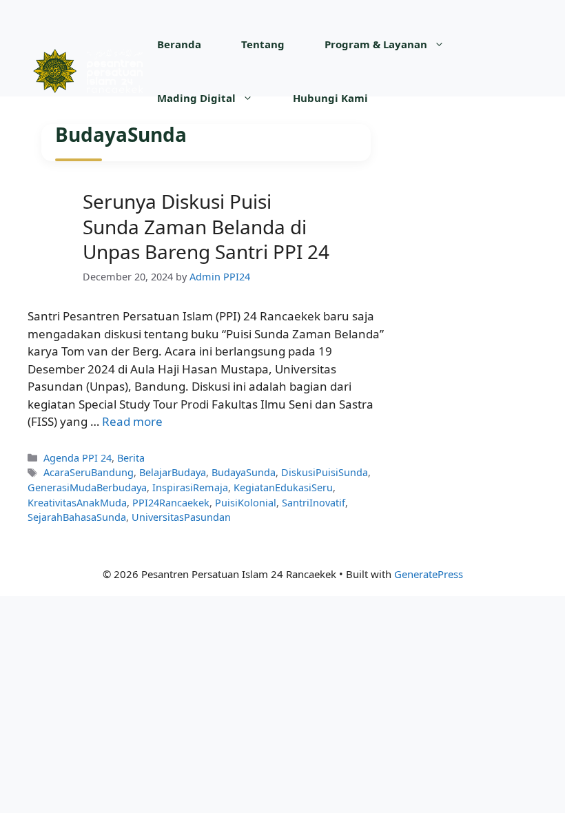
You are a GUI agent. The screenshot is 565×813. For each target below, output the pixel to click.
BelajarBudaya (172, 472)
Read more (132, 421)
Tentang (263, 44)
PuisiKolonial (245, 502)
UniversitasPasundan (181, 517)
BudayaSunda (244, 472)
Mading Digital (196, 98)
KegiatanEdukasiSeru (283, 487)
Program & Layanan (376, 44)
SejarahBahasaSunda (77, 517)
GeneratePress (428, 574)
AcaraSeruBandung (88, 472)
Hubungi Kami (330, 98)
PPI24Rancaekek (170, 502)
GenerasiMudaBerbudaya (87, 487)
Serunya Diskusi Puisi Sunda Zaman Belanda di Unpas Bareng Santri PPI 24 (206, 226)
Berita (131, 457)
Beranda (179, 44)
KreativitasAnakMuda (77, 502)
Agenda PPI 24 (77, 457)
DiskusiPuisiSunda (324, 472)
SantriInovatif (313, 502)
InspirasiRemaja (190, 487)
